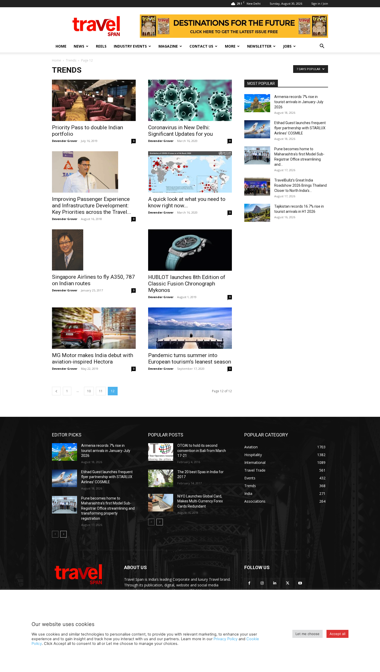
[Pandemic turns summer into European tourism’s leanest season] (190, 328)
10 (89, 391)
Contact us (201, 46)
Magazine (168, 46)
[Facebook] (249, 583)
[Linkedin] (275, 583)
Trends (71, 60)
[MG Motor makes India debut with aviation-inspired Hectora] (94, 328)
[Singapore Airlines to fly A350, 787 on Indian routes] (94, 249)
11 (101, 391)
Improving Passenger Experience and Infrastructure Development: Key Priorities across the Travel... (91, 205)
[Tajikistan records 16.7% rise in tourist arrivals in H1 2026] (257, 213)
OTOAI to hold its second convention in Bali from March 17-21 (201, 450)
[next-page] (63, 534)
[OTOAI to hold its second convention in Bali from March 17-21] (160, 452)
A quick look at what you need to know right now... (186, 202)
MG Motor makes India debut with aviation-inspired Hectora (92, 358)
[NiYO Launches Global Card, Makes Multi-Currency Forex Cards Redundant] (160, 502)
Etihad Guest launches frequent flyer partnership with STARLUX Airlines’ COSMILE (300, 128)
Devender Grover (64, 141)
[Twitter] (288, 583)
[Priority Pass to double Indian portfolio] (94, 100)
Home (61, 46)
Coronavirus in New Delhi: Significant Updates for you (180, 130)
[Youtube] (300, 583)
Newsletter (259, 46)
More (230, 46)
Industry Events (130, 46)
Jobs (287, 46)
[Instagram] (262, 583)
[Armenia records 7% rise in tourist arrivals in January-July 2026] (257, 103)
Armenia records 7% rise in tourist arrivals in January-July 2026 (298, 102)
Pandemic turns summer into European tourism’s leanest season (189, 358)
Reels (101, 46)
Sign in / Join (319, 3)
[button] (322, 46)
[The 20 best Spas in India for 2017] (160, 478)
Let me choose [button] (307, 634)
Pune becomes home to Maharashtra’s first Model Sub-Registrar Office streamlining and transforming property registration (108, 508)
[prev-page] (56, 391)
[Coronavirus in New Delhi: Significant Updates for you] (190, 100)
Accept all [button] (337, 634)
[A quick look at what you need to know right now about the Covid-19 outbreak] (190, 172)
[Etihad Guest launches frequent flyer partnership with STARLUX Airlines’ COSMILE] (257, 129)
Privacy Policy (226, 639)
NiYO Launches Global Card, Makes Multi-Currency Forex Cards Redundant (200, 501)
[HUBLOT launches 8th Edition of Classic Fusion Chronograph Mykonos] (190, 250)
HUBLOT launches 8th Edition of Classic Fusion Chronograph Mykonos (186, 283)
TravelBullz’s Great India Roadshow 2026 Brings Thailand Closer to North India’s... (300, 185)
